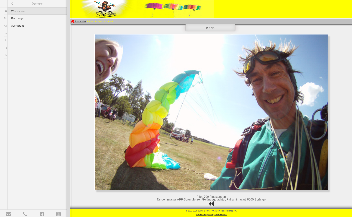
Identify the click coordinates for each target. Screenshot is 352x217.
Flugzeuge (17, 18)
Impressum (201, 214)
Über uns (37, 3)
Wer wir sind (18, 11)
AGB (210, 214)
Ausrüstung (17, 25)
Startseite (80, 21)
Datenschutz (220, 214)
